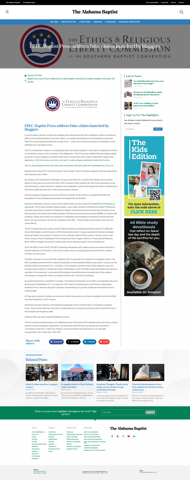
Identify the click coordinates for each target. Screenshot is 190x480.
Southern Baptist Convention (99, 79)
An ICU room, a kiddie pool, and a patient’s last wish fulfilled (145, 105)
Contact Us (35, 434)
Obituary (69, 444)
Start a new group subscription (93, 439)
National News (56, 79)
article (66, 326)
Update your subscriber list (92, 445)
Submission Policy (72, 449)
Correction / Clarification (74, 446)
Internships (35, 454)
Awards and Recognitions (39, 444)
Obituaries (51, 444)
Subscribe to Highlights (91, 448)
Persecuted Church (54, 449)
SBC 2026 (54, 22)
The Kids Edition (68, 22)
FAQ (106, 473)
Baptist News (32, 79)
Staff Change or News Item (74, 434)
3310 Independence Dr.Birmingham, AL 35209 (40, 472)
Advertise (34, 451)
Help (102, 473)
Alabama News (52, 439)
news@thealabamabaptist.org (148, 472)
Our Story (34, 439)
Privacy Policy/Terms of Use (91, 473)
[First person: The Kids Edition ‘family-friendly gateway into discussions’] (128, 95)
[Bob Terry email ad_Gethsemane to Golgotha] (144, 257)
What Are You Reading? (73, 441)
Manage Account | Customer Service (94, 450)
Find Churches (36, 456)
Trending (98, 22)
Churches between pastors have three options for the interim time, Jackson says (147, 387)
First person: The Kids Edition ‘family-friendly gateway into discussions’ (148, 93)
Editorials (51, 437)
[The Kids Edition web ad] (144, 176)
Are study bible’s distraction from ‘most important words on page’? (148, 82)
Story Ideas (70, 432)
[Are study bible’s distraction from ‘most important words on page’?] (128, 83)
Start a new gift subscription (92, 437)
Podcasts (51, 441)
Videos (50, 451)
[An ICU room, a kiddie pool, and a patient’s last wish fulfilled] (128, 106)
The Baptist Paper (29, 2)
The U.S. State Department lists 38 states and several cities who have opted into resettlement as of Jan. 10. (69, 166)
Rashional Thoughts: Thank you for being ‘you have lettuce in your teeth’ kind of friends (112, 387)
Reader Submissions (73, 439)
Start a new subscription (91, 432)
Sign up (158, 129)
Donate (34, 437)
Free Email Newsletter (129, 22)
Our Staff (34, 441)
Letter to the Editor (72, 437)
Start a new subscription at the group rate (95, 442)
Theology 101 (52, 446)
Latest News (84, 22)
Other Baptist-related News (74, 79)
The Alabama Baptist (13, 2)
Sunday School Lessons (55, 434)
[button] (181, 12)
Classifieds (110, 22)
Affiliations (35, 446)
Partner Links (35, 449)
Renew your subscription (91, 434)
